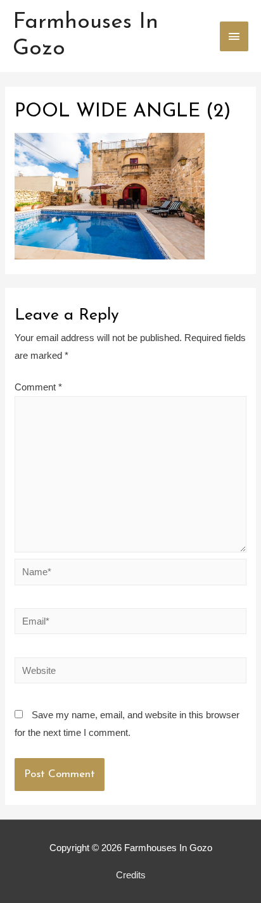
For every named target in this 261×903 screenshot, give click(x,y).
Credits (131, 874)
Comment (38, 387)
